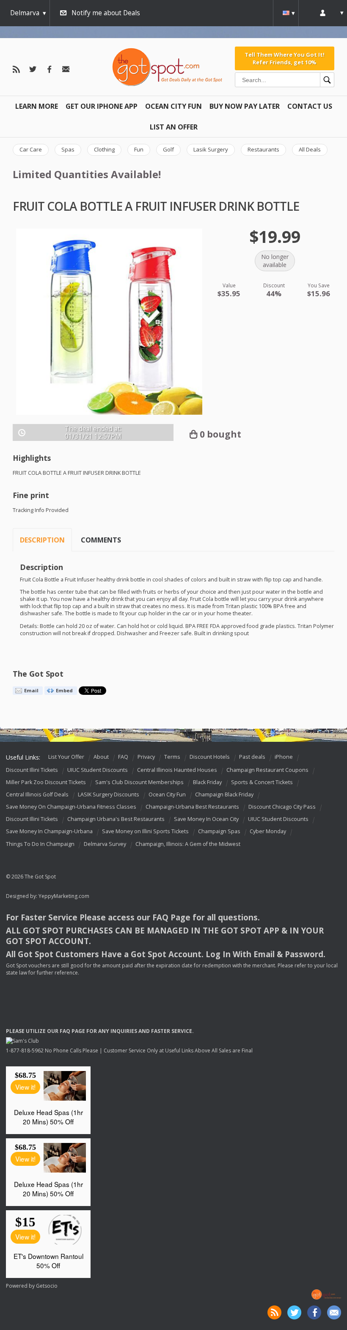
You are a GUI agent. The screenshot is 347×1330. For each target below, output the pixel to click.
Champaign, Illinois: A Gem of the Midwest (187, 844)
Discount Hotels (210, 756)
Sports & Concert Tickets (262, 782)
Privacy (146, 756)
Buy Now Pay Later (244, 106)
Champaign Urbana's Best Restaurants (116, 819)
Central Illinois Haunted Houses (177, 770)
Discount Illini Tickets (32, 770)
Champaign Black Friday (224, 794)
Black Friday (207, 782)
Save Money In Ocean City (206, 819)
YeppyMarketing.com (64, 896)
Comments (101, 540)
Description (42, 540)
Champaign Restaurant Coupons (267, 770)
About (101, 756)
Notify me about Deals (106, 12)
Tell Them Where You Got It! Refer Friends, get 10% (285, 58)
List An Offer (174, 127)
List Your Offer (66, 756)
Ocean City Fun (173, 106)
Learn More (36, 106)
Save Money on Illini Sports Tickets (145, 831)
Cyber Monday (268, 831)
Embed (64, 690)
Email (31, 690)
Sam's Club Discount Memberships (139, 782)
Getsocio (47, 1285)
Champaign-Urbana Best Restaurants (192, 806)
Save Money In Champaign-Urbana (49, 831)
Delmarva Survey (105, 844)
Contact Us (309, 106)
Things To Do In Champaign (40, 844)
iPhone (284, 756)
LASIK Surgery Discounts (108, 794)
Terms (172, 756)
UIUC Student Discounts (97, 770)
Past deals (252, 756)
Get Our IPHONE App (102, 106)
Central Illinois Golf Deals (37, 794)
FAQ (123, 756)
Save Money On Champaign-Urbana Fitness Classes (71, 806)
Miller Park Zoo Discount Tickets (46, 782)
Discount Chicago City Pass (282, 806)
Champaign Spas (219, 831)
